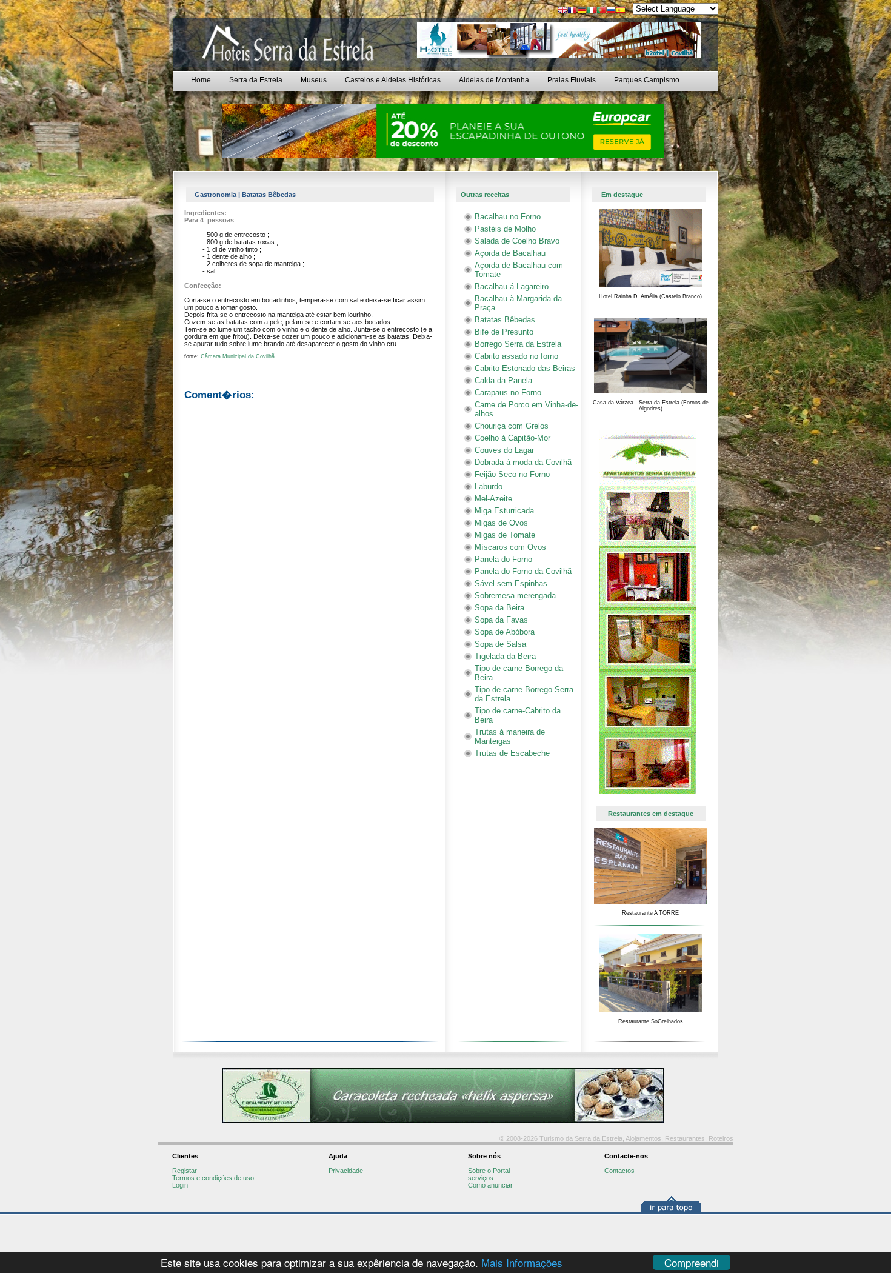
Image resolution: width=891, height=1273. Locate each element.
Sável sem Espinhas (511, 583)
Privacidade (346, 1170)
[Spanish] (621, 11)
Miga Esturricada (504, 510)
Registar (184, 1170)
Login (180, 1185)
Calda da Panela (503, 380)
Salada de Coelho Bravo (517, 241)
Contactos (619, 1170)
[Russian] (611, 11)
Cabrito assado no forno (516, 356)
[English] (562, 11)
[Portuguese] (601, 11)
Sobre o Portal (489, 1170)
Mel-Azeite (493, 498)
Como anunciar (490, 1185)
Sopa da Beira (499, 607)
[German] (582, 11)
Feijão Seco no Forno (512, 474)
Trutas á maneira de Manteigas (510, 736)
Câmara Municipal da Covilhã (238, 356)
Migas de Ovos (501, 522)
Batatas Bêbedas (505, 319)
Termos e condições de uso (213, 1177)
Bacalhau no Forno (508, 216)
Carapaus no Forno (508, 392)
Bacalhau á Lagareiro (512, 286)
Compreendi (691, 1262)
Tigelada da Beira (505, 656)
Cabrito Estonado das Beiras (525, 368)
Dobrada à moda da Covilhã (523, 462)
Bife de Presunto (504, 331)
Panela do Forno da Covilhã (523, 571)
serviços (480, 1177)
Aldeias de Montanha (494, 80)
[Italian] (591, 11)
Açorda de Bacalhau (510, 253)
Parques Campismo (646, 80)
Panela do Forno (503, 559)
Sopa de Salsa (500, 644)
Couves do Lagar (504, 450)
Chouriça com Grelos (512, 425)
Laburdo (488, 486)
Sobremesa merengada (515, 595)
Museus (314, 80)
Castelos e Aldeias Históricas (393, 80)
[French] (572, 11)
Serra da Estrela (255, 80)
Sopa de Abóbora (505, 631)
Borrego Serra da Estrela (518, 344)
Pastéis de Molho (505, 228)
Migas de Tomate (505, 535)
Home (201, 80)
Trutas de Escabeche (512, 753)
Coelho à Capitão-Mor (512, 438)
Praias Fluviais (571, 80)
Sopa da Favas (501, 619)
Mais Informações (521, 1262)
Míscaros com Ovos (510, 547)
